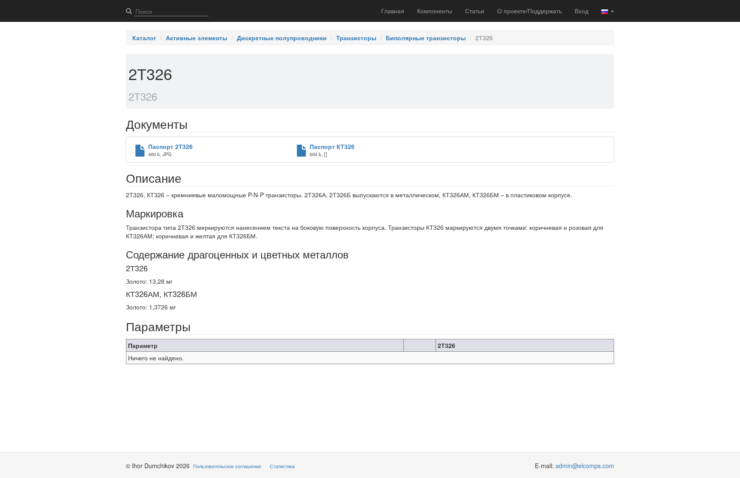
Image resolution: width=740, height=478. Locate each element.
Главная (392, 10)
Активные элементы (196, 37)
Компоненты (434, 10)
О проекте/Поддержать (529, 10)
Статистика (282, 466)
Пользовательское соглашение (227, 466)
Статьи (474, 10)
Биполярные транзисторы (426, 37)
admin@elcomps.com (584, 465)
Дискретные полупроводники (282, 37)
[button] (608, 10)
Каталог (144, 37)
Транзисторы (356, 37)
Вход (581, 10)
